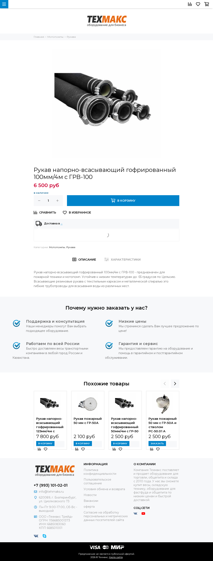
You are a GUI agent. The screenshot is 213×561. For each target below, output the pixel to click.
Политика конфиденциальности (100, 472)
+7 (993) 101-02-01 (51, 485)
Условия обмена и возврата (104, 489)
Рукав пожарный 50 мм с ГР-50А (88, 421)
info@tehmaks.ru (51, 492)
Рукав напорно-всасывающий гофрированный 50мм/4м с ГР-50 (125, 425)
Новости (90, 495)
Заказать (157, 443)
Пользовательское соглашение (97, 481)
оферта (89, 507)
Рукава (70, 247)
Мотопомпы (57, 247)
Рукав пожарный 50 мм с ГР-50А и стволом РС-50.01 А (163, 425)
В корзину (45, 443)
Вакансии (91, 501)
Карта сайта (116, 557)
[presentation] (165, 384)
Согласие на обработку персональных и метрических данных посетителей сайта (106, 516)
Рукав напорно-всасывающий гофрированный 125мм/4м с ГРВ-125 (49, 425)
